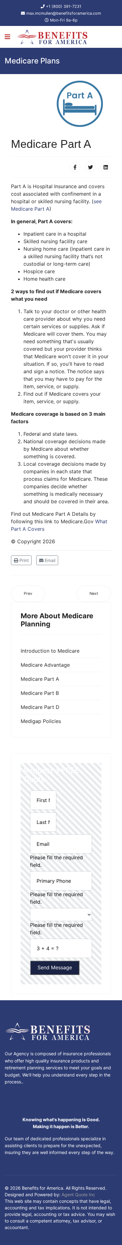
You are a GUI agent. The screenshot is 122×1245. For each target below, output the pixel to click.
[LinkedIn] (105, 167)
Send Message (55, 967)
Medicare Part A (40, 679)
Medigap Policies (41, 721)
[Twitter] (90, 167)
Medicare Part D (40, 707)
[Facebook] (75, 167)
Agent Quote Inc (78, 1194)
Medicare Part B (40, 693)
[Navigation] (7, 37)
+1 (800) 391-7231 (63, 6)
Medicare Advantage (45, 665)
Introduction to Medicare (50, 651)
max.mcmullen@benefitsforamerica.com (63, 13)
